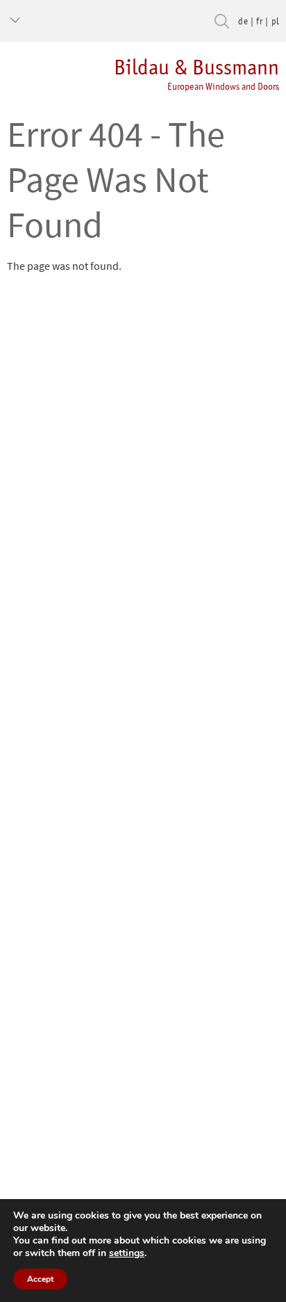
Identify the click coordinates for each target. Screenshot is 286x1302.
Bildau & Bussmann (196, 73)
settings (126, 1253)
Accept (40, 1279)
